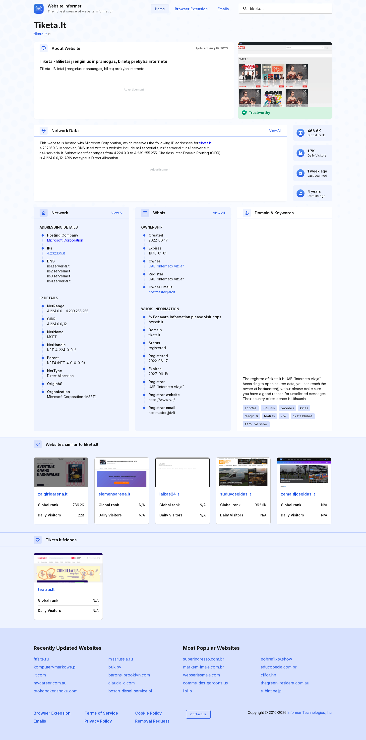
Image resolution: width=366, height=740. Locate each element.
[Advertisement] (134, 103)
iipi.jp (187, 690)
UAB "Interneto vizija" (166, 266)
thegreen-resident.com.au (285, 682)
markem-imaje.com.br (203, 666)
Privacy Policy (98, 721)
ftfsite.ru (41, 659)
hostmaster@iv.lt (162, 292)
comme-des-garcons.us (205, 682)
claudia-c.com (121, 682)
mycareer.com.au (50, 682)
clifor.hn (268, 674)
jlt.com (40, 674)
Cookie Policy (148, 713)
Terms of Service (101, 713)
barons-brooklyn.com (129, 674)
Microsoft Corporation (65, 240)
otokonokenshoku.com (55, 690)
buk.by (114, 666)
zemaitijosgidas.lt (298, 494)
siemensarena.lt (114, 494)
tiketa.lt (40, 34)
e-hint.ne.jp (271, 690)
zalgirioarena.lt (52, 494)
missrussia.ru (120, 659)
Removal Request (152, 721)
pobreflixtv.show (276, 659)
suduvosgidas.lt (235, 494)
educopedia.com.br (279, 666)
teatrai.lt (46, 589)
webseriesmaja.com (201, 674)
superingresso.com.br (203, 659)
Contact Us (198, 714)
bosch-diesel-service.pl (130, 690)
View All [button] (275, 131)
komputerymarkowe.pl (55, 666)
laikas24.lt (169, 494)
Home (160, 9)
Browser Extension (191, 9)
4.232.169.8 (56, 253)
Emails (223, 9)
